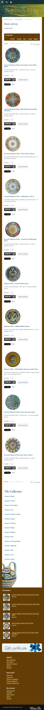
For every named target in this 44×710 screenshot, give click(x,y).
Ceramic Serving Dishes (12, 541)
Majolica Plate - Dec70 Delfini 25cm (16, 283)
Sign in (9, 696)
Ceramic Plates (19, 19)
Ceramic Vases (9, 559)
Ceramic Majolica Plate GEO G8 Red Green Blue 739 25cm (20, 110)
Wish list (9, 668)
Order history (10, 694)
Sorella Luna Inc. (8, 19)
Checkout (9, 692)
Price (24, 39)
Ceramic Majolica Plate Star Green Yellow (18, 455)
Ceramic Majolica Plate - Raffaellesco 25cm (19, 196)
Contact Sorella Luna (13, 683)
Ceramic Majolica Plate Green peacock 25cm (19, 412)
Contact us (10, 677)
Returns (9, 666)
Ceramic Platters (10, 532)
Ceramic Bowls (9, 496)
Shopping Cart (11, 690)
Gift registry (10, 662)
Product (19, 39)
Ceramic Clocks (9, 501)
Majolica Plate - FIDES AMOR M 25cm (17, 326)
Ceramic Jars (8, 510)
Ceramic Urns (9, 555)
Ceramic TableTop (10, 546)
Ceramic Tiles (9, 550)
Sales (35, 39)
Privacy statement (12, 681)
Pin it (13, 84)
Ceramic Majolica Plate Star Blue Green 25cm (25, 594)
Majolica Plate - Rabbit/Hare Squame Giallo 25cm (21, 369)
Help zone (9, 675)
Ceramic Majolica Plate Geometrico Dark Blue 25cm (25, 614)
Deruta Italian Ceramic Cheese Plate (22, 623)
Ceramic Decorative (11, 505)
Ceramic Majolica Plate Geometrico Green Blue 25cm (20, 65)
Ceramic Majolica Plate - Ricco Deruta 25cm (19, 153)
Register (9, 698)
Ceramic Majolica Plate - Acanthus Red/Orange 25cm (20, 240)
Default (30, 39)
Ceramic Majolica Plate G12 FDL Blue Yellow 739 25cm (25, 633)
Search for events (12, 664)
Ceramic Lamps (9, 519)
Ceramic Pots (9, 537)
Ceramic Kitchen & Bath (12, 514)
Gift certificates (11, 660)
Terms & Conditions (12, 679)
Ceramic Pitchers (10, 523)
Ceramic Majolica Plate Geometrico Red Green (25, 604)
